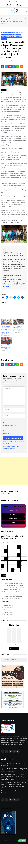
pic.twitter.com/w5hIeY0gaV (12, 279)
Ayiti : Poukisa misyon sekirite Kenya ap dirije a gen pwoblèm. (18, 328)
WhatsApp (22, 840)
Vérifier (4, 575)
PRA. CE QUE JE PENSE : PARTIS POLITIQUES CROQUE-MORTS (13, 764)
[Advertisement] (14, 471)
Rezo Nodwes (6, 60)
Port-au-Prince (13, 518)
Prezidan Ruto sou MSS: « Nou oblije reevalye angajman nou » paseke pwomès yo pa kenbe (6, 329)
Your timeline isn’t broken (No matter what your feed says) (13, 791)
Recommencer (14, 649)
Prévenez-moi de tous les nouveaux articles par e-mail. (13, 432)
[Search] (26, 11)
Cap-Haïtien (13, 515)
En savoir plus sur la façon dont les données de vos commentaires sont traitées (12, 446)
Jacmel (13, 522)
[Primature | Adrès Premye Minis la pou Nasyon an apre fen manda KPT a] (6, 340)
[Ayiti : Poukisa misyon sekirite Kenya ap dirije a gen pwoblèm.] (18, 322)
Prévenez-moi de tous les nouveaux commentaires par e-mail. (13, 424)
